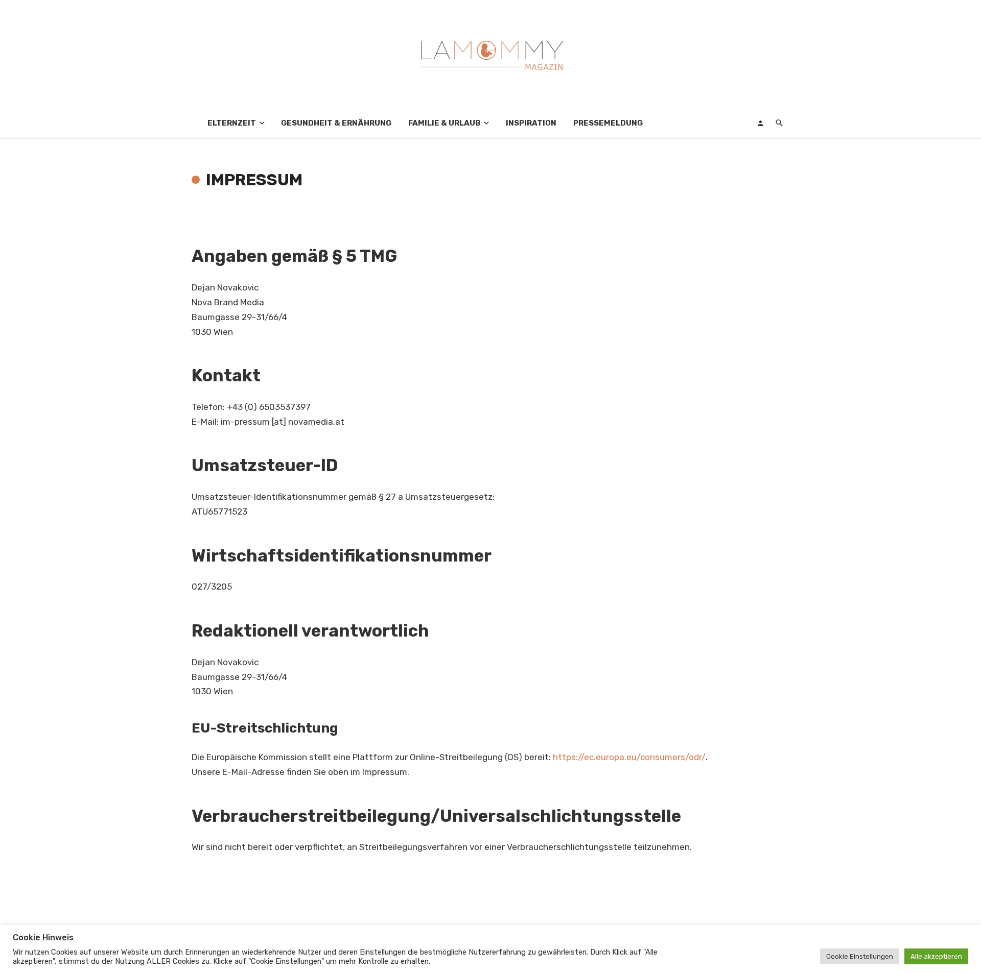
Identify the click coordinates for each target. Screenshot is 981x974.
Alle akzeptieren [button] (936, 956)
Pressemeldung (608, 123)
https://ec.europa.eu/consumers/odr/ (629, 757)
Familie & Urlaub (444, 123)
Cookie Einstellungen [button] (859, 956)
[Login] (760, 123)
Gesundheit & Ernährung (336, 123)
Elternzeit (231, 123)
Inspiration (531, 123)
